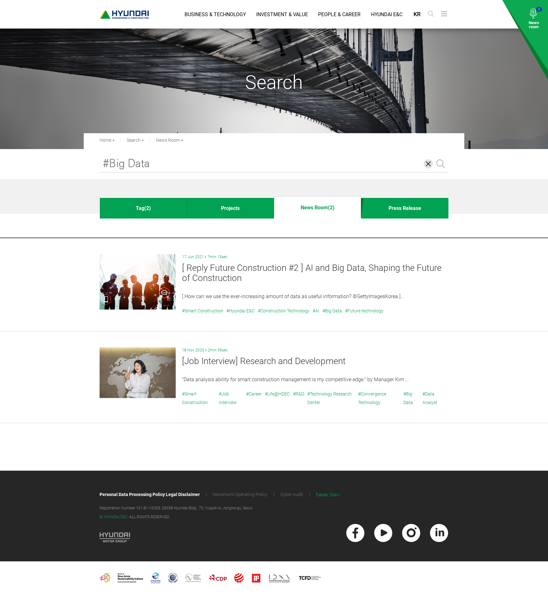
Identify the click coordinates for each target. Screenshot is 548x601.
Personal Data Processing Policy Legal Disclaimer (150, 494)
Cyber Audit (291, 494)
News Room (168, 140)
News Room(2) (318, 208)
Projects (230, 208)
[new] (355, 533)
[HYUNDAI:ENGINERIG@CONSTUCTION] (124, 14)
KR (417, 14)
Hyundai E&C (386, 14)
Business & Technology (215, 14)
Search (133, 140)
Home (105, 140)
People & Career (339, 14)
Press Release (404, 208)
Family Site (326, 495)
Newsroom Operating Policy (240, 494)
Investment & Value (282, 14)
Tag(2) (143, 208)
